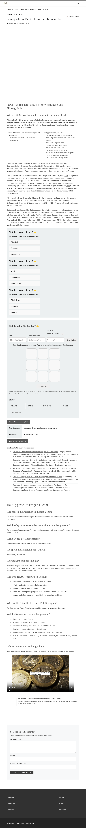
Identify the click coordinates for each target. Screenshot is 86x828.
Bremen (14, 312)
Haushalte (14, 306)
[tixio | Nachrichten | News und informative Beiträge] (6, 3)
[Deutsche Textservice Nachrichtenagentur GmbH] (12, 701)
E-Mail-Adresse (18, 763)
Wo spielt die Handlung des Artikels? (57, 145)
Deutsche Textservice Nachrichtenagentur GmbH (39, 698)
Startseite (10, 10)
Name (11, 335)
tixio (13, 823)
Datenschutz (11, 803)
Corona (44, 168)
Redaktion (11, 809)
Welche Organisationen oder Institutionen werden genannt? (60, 139)
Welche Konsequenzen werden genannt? (58, 155)
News (16, 10)
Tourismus (14, 248)
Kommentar (16, 739)
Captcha (49, 330)
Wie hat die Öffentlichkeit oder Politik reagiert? (60, 153)
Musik (13, 271)
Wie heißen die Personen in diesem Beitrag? (59, 135)
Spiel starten (71, 340)
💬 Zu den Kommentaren (17, 441)
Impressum (11, 797)
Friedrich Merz (16, 300)
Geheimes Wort (34, 335)
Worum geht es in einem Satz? (55, 148)
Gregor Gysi (15, 277)
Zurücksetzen (43, 386)
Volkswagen (15, 254)
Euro (66, 176)
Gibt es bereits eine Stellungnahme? (57, 158)
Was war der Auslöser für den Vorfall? (57, 150)
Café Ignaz (61, 797)
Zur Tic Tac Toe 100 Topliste (18, 422)
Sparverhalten (16, 283)
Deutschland (44, 120)
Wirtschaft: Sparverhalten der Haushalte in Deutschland (22, 139)
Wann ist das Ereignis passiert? (55, 143)
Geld (68, 186)
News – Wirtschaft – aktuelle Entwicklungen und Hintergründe (24, 134)
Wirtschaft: (14, 242)
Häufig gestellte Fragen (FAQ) (53, 133)
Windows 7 (61, 803)
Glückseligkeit (62, 809)
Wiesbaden (11, 120)
